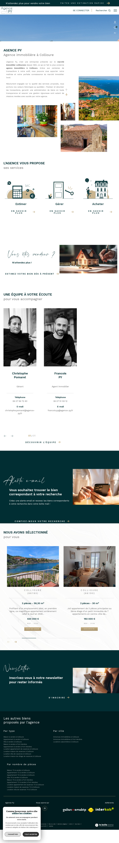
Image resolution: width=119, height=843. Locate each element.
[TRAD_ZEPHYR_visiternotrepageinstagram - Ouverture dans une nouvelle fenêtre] (44, 808)
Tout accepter (31, 834)
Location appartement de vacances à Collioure (20, 749)
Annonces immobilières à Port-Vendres (67, 739)
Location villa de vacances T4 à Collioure (22, 789)
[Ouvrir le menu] (115, 10)
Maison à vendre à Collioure (13, 737)
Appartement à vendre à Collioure (16, 739)
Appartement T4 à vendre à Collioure (21, 775)
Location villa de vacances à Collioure (17, 754)
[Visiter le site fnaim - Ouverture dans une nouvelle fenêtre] (91, 809)
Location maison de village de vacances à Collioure (22, 756)
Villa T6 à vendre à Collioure (17, 777)
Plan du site (52, 823)
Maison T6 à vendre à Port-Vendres (20, 780)
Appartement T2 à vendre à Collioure (21, 772)
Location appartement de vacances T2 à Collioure (25, 784)
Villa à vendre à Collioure (12, 742)
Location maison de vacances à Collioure (18, 751)
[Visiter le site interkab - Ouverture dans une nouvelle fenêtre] (105, 808)
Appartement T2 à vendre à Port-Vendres (22, 782)
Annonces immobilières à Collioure (66, 737)
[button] (15, 641)
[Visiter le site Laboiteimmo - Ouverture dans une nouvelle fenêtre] (104, 825)
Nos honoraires (42, 823)
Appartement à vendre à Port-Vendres (17, 746)
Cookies (51, 825)
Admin (71, 823)
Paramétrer (13, 834)
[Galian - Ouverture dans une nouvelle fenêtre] (74, 809)
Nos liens (78, 823)
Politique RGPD (42, 825)
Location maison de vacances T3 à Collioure (23, 787)
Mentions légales (62, 823)
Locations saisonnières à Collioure (65, 742)
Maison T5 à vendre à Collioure (18, 770)
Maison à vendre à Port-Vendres (15, 744)
